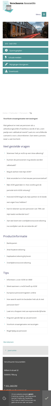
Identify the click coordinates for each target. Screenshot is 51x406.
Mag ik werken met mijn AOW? (19, 172)
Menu (38, 14)
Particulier (14, 113)
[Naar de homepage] (19, 7)
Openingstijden (15, 50)
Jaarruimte (12, 350)
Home (5, 113)
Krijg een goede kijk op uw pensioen (22, 318)
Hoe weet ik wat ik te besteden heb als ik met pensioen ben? (25, 302)
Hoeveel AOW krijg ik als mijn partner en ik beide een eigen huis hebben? (27, 199)
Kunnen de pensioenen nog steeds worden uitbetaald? (25, 162)
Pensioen (24, 113)
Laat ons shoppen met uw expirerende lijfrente (26, 311)
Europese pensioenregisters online (21, 293)
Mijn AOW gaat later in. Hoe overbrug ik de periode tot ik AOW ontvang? (24, 187)
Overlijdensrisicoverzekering (19, 262)
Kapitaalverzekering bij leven (19, 256)
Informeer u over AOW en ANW (19, 279)
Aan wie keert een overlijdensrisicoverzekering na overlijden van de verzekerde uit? (26, 223)
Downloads (13, 71)
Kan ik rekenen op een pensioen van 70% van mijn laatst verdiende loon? (26, 211)
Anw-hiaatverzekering (16, 249)
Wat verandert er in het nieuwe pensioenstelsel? (27, 178)
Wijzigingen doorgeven (18, 64)
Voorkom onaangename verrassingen (22, 324)
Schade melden (14, 57)
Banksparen (12, 243)
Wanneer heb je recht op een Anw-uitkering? (25, 153)
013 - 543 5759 (10, 43)
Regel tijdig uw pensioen (17, 331)
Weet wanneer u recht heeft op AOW (22, 286)
